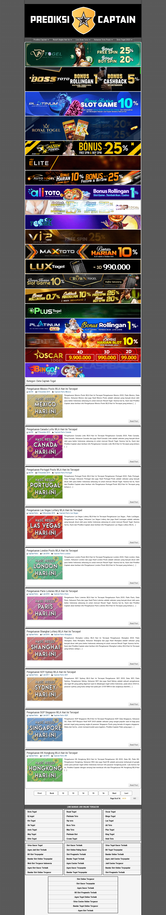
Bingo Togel (110, 816)
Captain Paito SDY (61, 675)
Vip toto (70, 821)
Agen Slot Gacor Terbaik (38, 868)
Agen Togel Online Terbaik (86, 897)
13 (73, 793)
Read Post (134, 421)
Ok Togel (31, 825)
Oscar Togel (110, 812)
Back (52, 793)
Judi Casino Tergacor (114, 863)
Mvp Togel (32, 834)
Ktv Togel (31, 821)
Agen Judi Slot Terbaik (37, 850)
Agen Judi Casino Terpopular (117, 859)
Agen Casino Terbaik (75, 863)
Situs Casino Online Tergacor (85, 901)
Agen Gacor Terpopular (76, 868)
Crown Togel (72, 839)
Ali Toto (108, 825)
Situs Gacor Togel (35, 845)
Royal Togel (71, 812)
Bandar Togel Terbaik (75, 859)
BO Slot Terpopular (35, 854)
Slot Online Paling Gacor (77, 850)
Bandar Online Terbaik (114, 854)
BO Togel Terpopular (114, 850)
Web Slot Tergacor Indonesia (40, 863)
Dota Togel (32, 812)
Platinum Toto (72, 816)
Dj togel (31, 816)
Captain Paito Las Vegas (68, 513)
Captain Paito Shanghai (63, 634)
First (40, 793)
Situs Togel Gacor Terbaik (116, 845)
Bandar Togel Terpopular (77, 872)
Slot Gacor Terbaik (74, 845)
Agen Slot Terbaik (85, 910)
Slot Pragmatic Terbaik (76, 854)
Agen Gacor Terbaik (85, 888)
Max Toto (70, 830)
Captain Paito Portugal (63, 473)
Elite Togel (32, 839)
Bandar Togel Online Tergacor (85, 906)
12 (63, 793)
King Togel (109, 834)
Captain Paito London (62, 554)
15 (93, 793)
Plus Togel (109, 830)
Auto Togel (32, 830)
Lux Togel (109, 821)
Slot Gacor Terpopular (85, 883)
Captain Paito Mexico (62, 392)
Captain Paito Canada (62, 432)
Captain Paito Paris (61, 594)
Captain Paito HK (60, 756)
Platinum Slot (72, 834)
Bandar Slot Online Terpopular (40, 859)
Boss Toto (71, 825)
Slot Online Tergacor (85, 879)
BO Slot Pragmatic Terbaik (86, 892)
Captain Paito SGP (61, 715)
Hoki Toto (109, 839)
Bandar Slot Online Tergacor (39, 872)
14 (83, 793)
